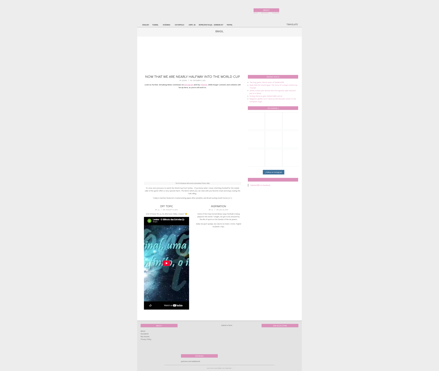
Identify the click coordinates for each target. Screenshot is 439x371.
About (143, 331)
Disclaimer (145, 334)
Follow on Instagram (274, 172)
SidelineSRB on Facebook (273, 180)
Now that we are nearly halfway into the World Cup (192, 76)
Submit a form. (227, 325)
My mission (145, 336)
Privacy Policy (146, 339)
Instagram (188, 85)
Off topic (166, 206)
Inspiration (218, 206)
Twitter (203, 85)
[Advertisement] (219, 55)
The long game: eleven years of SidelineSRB (267, 82)
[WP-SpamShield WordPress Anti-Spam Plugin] (270, 334)
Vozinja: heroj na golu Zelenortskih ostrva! (266, 96)
